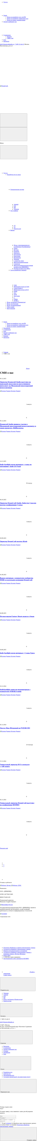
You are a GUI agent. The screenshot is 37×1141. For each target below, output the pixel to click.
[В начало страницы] (13, 1105)
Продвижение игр (8, 1075)
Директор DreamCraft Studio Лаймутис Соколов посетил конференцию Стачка (18, 504)
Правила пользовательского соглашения (15, 951)
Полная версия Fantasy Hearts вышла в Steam (17, 616)
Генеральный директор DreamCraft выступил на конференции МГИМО (17, 804)
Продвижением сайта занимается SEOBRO (16, 958)
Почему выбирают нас (10, 1049)
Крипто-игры (7, 1001)
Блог (4, 1054)
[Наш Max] (13, 72)
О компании (7, 1048)
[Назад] (13, 134)
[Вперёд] (16, 879)
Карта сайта (6, 955)
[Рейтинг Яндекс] (5, 885)
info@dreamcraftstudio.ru (7, 1022)
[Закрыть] (13, 152)
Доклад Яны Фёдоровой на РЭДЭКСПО (15, 728)
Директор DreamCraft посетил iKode (13, 541)
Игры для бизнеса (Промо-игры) (13, 999)
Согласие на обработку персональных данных (17, 949)
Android (5, 994)
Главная (5, 352)
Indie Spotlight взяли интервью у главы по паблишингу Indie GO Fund (16, 465)
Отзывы (5, 1051)
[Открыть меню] (13, 120)
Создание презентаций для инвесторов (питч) (16, 1077)
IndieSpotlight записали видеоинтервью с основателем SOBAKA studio (15, 690)
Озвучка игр (7, 1073)
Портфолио (6, 1052)
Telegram (6, 993)
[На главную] (17, 86)
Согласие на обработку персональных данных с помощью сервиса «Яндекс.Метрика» (17, 953)
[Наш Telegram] (13, 59)
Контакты (6, 1046)
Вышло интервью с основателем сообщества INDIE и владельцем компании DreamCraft (16, 579)
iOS (4, 996)
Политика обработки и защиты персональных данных (19, 947)
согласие (8, 1123)
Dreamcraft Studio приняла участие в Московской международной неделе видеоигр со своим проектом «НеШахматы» (18, 426)
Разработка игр (7, 1072)
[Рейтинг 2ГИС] (16, 885)
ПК (4, 998)
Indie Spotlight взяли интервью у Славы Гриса (17, 653)
